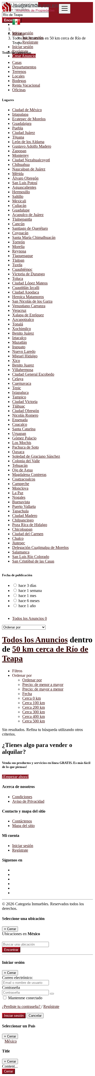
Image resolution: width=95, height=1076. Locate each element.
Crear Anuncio (24, 56)
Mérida (18, 173)
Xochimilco (21, 328)
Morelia (18, 246)
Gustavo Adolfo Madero (31, 146)
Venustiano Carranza (28, 306)
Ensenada (20, 420)
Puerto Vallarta (24, 506)
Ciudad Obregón (25, 411)
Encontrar (11, 950)
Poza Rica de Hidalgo (29, 525)
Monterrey (20, 155)
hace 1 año (27, 606)
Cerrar (8, 1071)
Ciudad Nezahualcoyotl (31, 160)
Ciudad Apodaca (25, 292)
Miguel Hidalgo (24, 356)
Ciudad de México (27, 110)
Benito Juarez (23, 365)
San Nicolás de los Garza (32, 301)
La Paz (17, 493)
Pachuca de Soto (25, 447)
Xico (16, 360)
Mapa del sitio (23, 825)
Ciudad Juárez (23, 132)
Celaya (17, 379)
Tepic (16, 388)
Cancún (18, 224)
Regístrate (30, 42)
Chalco (18, 538)
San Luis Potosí (24, 183)
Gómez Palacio (24, 438)
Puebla (17, 128)
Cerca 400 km (33, 716)
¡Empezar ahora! (15, 777)
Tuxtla (17, 265)
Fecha (27, 693)
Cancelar (35, 1015)
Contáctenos (22, 821)
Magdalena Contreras (29, 474)
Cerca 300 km (33, 712)
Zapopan (19, 151)
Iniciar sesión (32, 37)
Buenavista (21, 502)
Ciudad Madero (24, 515)
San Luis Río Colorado (30, 556)
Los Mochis (21, 442)
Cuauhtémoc (22, 269)
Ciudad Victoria (24, 401)
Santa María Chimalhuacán (33, 237)
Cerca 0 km (31, 698)
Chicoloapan (22, 529)
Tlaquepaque (22, 256)
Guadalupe (21, 210)
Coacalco (19, 424)
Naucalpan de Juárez (28, 169)
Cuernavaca (21, 383)
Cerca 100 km (33, 703)
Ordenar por (32, 680)
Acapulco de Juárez (28, 215)
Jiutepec (18, 543)
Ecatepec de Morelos (29, 119)
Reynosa (19, 251)
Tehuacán (20, 465)
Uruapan (19, 433)
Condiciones (22, 797)
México (11, 1041)
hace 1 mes (27, 595)
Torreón (18, 242)
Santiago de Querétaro (30, 228)
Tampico (19, 397)
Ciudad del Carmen (27, 534)
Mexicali (19, 201)
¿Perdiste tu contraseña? (21, 1006)
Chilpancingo (23, 520)
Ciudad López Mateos (30, 283)
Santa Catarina (23, 429)
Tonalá (17, 324)
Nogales (18, 497)
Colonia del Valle (26, 461)
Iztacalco (19, 338)
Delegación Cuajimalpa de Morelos (40, 547)
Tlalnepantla (22, 219)
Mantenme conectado (24, 998)
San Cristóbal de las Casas (33, 561)
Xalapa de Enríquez (28, 315)
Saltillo (17, 196)
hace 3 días (27, 585)
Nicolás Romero (25, 415)
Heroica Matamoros (28, 297)
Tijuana (18, 137)
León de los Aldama (28, 142)
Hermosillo (21, 192)
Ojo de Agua (22, 470)
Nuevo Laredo (23, 351)
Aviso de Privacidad (28, 801)
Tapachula (20, 511)
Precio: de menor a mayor (42, 684)
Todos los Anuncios (29, 618)
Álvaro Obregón (25, 178)
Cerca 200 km (33, 707)
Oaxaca (18, 452)
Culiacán (19, 205)
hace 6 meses (29, 601)
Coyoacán (20, 233)
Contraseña (11, 987)
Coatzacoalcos (23, 479)
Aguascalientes (24, 187)
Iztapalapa (20, 114)
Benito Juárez (23, 333)
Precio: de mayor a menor (42, 689)
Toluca (17, 278)
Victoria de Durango (28, 274)
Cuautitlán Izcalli (25, 287)
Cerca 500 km (33, 721)
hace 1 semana (30, 590)
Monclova (20, 488)
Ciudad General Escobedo (33, 374)
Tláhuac (18, 406)
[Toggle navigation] (64, 9)
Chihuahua (21, 164)
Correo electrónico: (17, 977)
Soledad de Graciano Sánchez (36, 456)
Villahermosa (22, 370)
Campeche (20, 484)
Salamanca (20, 552)
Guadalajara (21, 123)
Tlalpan (18, 260)
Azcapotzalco (23, 319)
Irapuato (18, 347)
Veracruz (19, 310)
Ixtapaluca (20, 392)
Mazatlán (19, 342)
